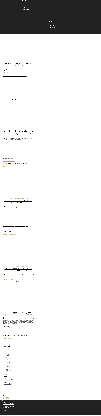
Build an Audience (8, 355)
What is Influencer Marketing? (8, 158)
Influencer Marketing (8, 357)
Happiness (7, 368)
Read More (18, 140)
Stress (7, 371)
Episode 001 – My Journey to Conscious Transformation (12, 281)
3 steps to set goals (6, 93)
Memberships (51, 21)
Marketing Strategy (8, 358)
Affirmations (7, 366)
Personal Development (9, 370)
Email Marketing (8, 356)
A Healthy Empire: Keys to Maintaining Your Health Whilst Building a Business (18, 313)
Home (24, 2)
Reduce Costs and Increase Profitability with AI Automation (18, 201)
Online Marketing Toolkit (6, 390)
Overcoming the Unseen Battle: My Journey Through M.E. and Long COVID (15, 226)
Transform (7, 373)
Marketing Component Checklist (7, 397)
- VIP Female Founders (6, 347)
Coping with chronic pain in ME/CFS (9, 231)
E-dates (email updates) (7, 362)
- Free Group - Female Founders (7, 348)
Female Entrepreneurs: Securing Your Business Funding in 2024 (14, 287)
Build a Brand (7, 354)
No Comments (19, 67)
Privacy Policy (3, 414)
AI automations (11, 128)
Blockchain (7, 353)
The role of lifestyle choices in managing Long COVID (12, 236)
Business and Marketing (25, 9)
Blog (24, 7)
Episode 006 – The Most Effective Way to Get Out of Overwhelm (8, 385)
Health (7, 369)
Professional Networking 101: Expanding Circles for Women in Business (15, 163)
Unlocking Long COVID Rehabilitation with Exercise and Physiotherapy (15, 76)
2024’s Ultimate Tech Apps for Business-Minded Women (12, 99)
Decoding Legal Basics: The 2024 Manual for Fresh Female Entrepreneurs (15, 335)
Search (7, 359)
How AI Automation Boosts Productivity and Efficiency (18, 64)
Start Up (27, 128)
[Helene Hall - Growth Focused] (24, 0)
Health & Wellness (25, 11)
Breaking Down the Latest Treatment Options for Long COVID (13, 340)
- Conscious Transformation (6, 349)
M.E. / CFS (7, 364)
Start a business (8, 360)
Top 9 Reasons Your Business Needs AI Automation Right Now (18, 269)
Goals (6, 367)
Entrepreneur (23, 128)
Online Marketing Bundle (6, 398)
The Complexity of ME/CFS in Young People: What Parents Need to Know (15, 330)
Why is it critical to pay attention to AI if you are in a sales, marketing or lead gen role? (18, 133)
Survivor (7, 372)
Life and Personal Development (52, 29)
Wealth (7, 374)
